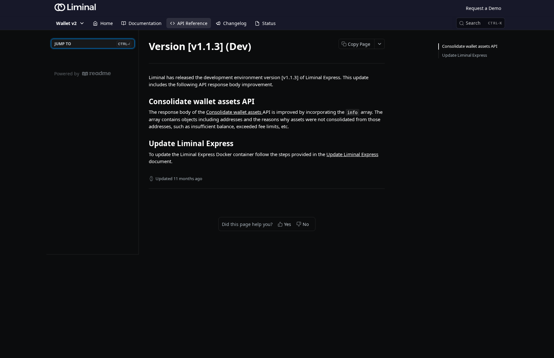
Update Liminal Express (352, 154)
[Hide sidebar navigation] (137, 142)
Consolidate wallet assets (234, 112)
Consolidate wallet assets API (469, 46)
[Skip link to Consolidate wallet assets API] (144, 102)
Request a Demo (483, 8)
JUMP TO (92, 43)
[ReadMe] (96, 73)
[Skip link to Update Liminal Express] (144, 143)
